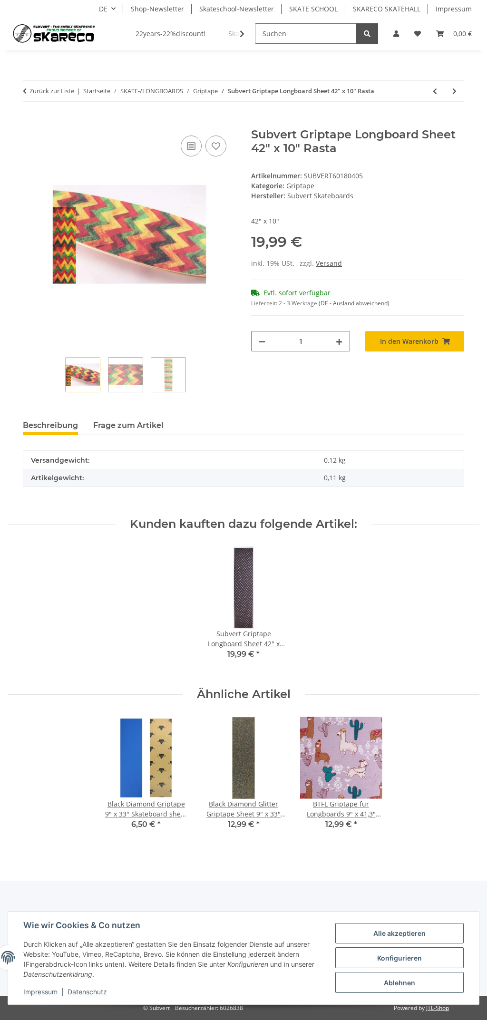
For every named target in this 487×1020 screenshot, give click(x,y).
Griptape (300, 185)
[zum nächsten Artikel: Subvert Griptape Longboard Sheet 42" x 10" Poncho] (454, 91)
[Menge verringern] (262, 341)
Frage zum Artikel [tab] (128, 425)
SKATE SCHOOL (313, 8)
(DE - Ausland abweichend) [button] (354, 303)
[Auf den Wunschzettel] (215, 146)
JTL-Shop (437, 1008)
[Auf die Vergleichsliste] (191, 146)
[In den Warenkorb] (30, 122)
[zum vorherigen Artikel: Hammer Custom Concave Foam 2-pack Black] (435, 91)
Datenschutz (87, 992)
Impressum (40, 992)
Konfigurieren (399, 958)
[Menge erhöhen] (339, 341)
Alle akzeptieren (399, 933)
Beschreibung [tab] (50, 425)
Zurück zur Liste (51, 91)
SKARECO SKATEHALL (386, 8)
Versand (329, 263)
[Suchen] (367, 33)
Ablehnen (399, 983)
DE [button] (103, 8)
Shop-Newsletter (157, 8)
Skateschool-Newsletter (236, 8)
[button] (396, 33)
